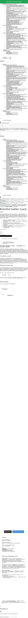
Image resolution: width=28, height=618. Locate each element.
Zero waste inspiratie (8, 32)
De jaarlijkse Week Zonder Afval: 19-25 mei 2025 (17, 8)
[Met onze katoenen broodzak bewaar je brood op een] (14, 492)
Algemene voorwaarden (8, 548)
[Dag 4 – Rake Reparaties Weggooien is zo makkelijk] (14, 344)
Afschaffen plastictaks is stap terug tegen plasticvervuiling (16, 10)
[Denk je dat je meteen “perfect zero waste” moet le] (14, 429)
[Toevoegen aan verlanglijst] (1, 232)
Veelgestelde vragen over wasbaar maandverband (14, 42)
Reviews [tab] (5, 243)
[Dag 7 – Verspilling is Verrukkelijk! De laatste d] (14, 305)
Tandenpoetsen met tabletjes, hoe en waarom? (15, 44)
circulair (14, 205)
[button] (8, 239)
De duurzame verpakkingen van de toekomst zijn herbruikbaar (14, 22)
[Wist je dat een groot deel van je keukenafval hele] (14, 443)
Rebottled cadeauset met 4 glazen (15, 270)
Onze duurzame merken (12, 26)
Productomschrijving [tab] (8, 242)
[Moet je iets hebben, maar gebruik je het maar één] (14, 371)
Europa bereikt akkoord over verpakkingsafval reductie (13, 21)
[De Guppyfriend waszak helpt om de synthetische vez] (14, 479)
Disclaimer (4, 549)
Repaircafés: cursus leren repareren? (15, 5)
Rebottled (6, 205)
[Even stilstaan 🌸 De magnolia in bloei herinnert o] (14, 396)
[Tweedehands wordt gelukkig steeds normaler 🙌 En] (14, 383)
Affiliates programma (7, 550)
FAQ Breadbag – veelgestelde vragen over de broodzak (16, 29)
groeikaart (9, 272)
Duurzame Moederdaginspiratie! (14, 46)
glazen (18, 205)
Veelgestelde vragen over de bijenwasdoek (16, 45)
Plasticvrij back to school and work (14, 35)
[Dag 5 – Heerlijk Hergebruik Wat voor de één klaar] (14, 332)
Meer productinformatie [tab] (9, 242)
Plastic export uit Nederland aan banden (16, 19)
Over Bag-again (7, 25)
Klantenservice (6, 50)
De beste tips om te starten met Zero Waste (16, 36)
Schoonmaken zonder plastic (13, 36)
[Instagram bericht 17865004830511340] (14, 521)
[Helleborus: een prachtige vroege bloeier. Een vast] (14, 517)
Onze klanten (9, 32)
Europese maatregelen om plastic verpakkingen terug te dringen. (14, 24)
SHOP (4, 49)
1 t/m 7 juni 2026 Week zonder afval (15, 5)
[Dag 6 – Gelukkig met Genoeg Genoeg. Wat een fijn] (14, 318)
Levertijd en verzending (12, 52)
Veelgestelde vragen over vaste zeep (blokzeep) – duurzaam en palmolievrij (15, 38)
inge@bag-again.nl (6, 540)
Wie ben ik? (9, 26)
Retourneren (9, 53)
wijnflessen (3, 206)
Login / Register (7, 120)
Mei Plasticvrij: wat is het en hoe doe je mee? (15, 39)
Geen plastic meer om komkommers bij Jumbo (15, 18)
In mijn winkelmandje (6, 236)
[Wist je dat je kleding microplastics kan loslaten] (14, 506)
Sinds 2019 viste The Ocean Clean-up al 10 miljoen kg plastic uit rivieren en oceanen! (17, 17)
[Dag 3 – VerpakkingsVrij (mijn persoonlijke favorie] (14, 358)
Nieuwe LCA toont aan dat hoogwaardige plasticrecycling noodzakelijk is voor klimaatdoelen (16, 12)
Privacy (4, 548)
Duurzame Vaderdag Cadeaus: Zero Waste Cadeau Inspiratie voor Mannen (16, 41)
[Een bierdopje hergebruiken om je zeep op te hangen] (14, 526)
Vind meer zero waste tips (8, 551)
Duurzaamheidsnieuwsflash (10, 4)
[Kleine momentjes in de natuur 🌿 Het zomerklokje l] (14, 457)
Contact (8, 51)
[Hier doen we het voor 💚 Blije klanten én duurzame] (14, 417)
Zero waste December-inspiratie (14, 49)
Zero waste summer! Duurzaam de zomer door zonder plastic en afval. (16, 34)
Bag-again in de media (11, 27)
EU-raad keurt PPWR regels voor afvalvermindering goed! (14, 14)
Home (4, 64)
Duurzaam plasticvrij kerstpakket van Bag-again (16, 48)
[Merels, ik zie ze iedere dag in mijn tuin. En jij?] (14, 468)
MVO (7, 30)
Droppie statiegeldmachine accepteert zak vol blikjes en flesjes (16, 15)
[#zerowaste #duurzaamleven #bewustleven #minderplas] (14, 407)
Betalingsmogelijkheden (12, 53)
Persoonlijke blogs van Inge (13, 46)
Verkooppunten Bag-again (12, 31)
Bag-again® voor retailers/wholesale (15, 29)
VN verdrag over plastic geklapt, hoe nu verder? (16, 7)
